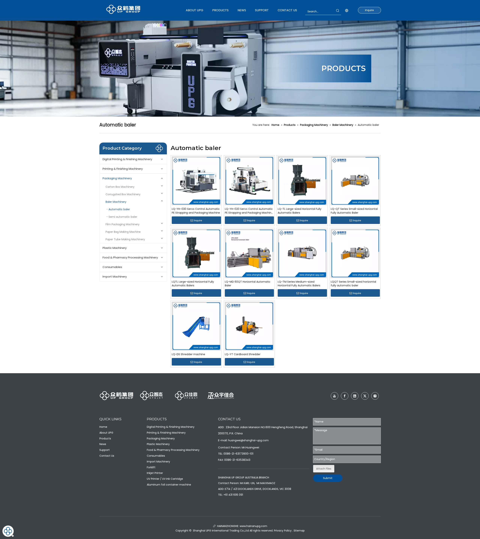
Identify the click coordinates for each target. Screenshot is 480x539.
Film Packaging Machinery (123, 224)
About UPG (106, 433)
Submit (327, 478)
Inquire (369, 10)
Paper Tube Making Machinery (125, 239)
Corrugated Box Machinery (123, 194)
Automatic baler (119, 209)
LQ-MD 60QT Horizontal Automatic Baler (247, 283)
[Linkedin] (354, 396)
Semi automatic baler (123, 217)
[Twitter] (365, 396)
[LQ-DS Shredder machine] (196, 326)
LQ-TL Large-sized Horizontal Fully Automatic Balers (299, 211)
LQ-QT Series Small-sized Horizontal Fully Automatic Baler (354, 211)
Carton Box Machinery (120, 187)
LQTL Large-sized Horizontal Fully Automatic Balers (193, 283)
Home (103, 427)
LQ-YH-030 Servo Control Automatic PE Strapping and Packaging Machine (196, 211)
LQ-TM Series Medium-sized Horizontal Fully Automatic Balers (299, 283)
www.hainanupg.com (253, 526)
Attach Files (323, 469)
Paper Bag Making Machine (123, 232)
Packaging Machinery (117, 178)
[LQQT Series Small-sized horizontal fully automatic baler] (355, 253)
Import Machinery (115, 277)
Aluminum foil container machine (169, 484)
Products (105, 438)
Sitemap (299, 530)
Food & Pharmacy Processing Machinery (130, 257)
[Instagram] (375, 396)
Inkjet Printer (155, 473)
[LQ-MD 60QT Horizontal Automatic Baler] (249, 253)
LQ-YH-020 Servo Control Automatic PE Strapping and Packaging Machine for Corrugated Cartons (249, 211)
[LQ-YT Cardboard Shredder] (249, 326)
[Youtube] (334, 396)
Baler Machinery (116, 202)
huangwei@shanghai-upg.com (248, 440)
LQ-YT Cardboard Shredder (242, 354)
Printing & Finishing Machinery (123, 169)
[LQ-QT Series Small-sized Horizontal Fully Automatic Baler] (355, 180)
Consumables (112, 267)
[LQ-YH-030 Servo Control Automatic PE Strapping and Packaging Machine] (196, 180)
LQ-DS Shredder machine (188, 354)
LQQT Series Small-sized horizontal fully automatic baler (353, 283)
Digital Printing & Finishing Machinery (127, 159)
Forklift (151, 467)
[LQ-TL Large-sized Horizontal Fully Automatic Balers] (302, 180)
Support (104, 450)
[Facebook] (344, 396)
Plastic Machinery (115, 248)
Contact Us (106, 456)
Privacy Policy (283, 530)
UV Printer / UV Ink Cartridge (165, 479)
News (102, 444)
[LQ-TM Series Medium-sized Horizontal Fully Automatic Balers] (302, 253)
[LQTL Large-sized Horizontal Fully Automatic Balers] (196, 253)
